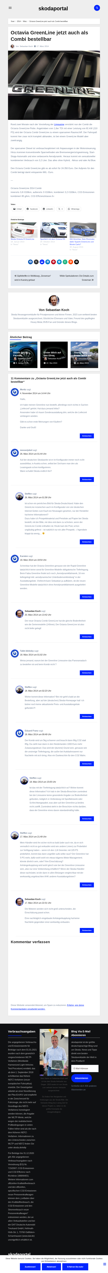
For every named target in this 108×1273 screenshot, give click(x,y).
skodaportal (53, 8)
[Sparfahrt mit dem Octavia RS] (53, 230)
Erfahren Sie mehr (75, 1267)
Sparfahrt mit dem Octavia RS (52, 239)
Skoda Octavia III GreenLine (22, 239)
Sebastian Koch (26, 46)
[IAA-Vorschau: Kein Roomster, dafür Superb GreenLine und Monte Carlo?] (83, 230)
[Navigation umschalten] (10, 7)
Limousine (59, 124)
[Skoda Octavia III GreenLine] (24, 230)
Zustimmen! (30, 1267)
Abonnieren (81, 1078)
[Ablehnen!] (104, 1264)
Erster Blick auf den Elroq (52, 354)
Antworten (87, 436)
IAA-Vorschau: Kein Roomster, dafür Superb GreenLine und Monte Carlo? (82, 241)
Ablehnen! (51, 1267)
